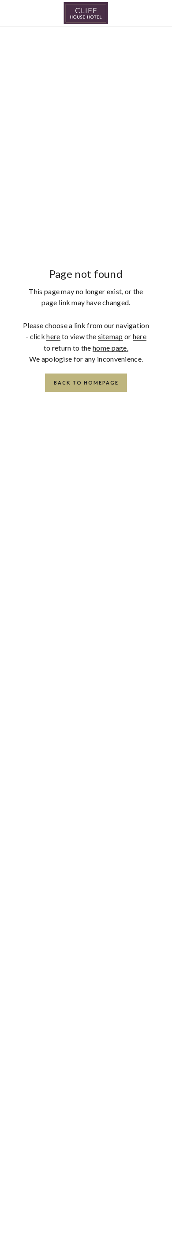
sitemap (110, 336)
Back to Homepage (86, 382)
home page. (110, 348)
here (53, 336)
